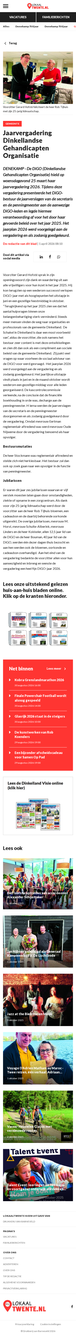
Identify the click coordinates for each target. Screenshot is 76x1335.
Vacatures (18, 17)
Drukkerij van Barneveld (19, 1221)
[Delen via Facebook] (50, 257)
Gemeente (12, 124)
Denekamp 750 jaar (27, 26)
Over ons (9, 1270)
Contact (8, 1258)
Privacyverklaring (15, 1288)
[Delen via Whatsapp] (58, 257)
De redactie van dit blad (20, 243)
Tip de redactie (12, 1276)
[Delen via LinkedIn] (41, 257)
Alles (6, 26)
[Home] (38, 6)
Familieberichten (56, 17)
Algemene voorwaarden (19, 1282)
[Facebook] (72, 1307)
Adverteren (10, 1264)
